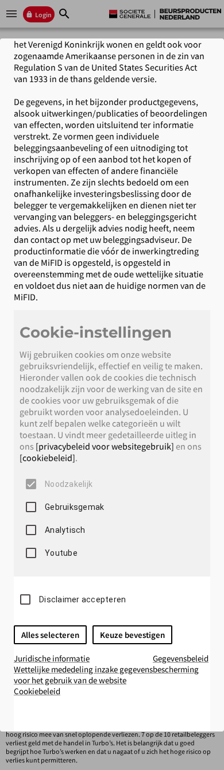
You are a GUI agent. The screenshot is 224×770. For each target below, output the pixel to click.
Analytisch (65, 530)
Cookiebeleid (37, 691)
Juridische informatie (52, 658)
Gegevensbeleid (180, 658)
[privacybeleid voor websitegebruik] (105, 446)
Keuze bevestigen (132, 634)
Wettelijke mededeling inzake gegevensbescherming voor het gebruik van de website (106, 675)
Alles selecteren (50, 634)
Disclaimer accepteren (82, 599)
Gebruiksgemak (74, 507)
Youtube (61, 553)
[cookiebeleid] (47, 457)
